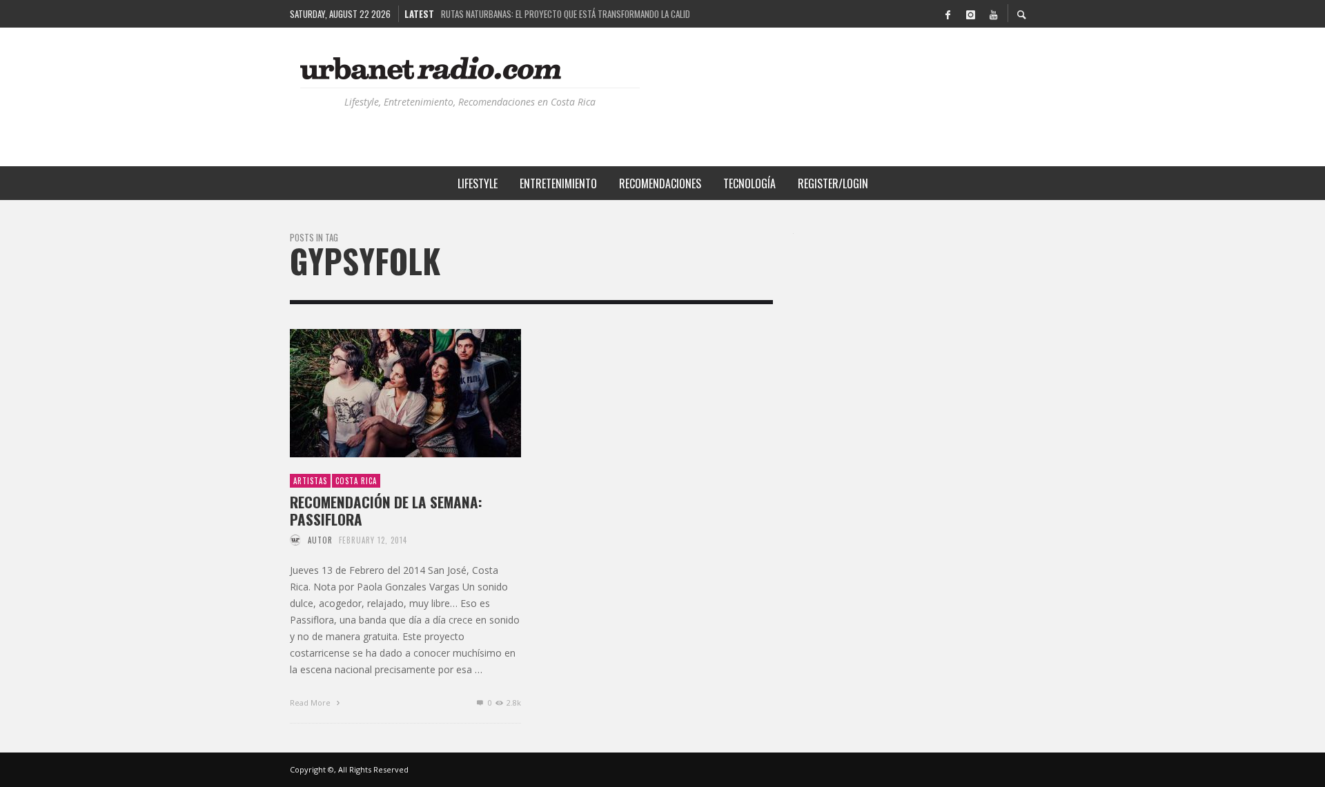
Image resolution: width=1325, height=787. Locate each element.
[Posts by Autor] (295, 540)
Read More (311, 702)
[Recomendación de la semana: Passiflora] (384, 393)
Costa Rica (356, 480)
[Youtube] (993, 14)
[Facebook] (947, 14)
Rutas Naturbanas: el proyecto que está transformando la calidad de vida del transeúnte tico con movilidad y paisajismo (565, 13)
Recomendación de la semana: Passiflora (386, 510)
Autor (320, 540)
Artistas (310, 480)
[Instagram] (970, 14)
